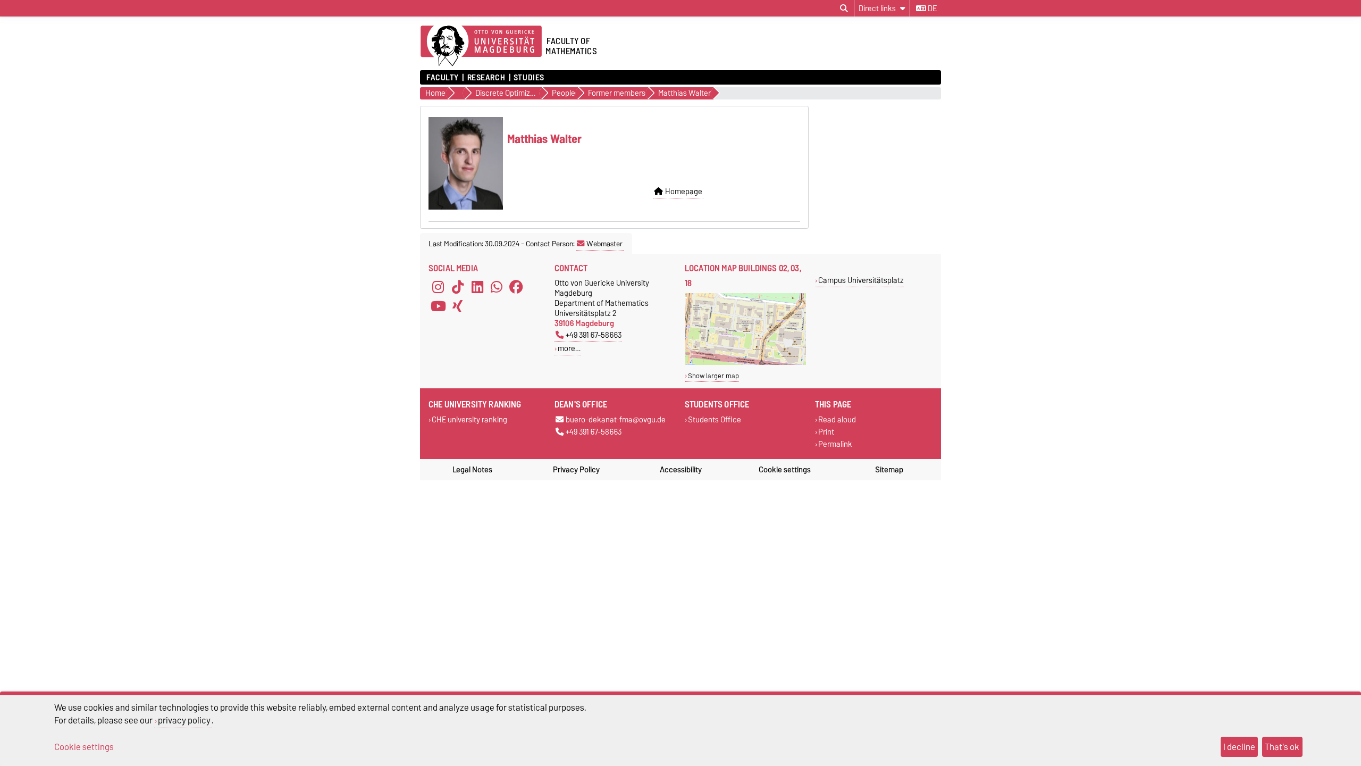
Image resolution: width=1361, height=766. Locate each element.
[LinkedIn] (477, 287)
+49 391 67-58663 (593, 335)
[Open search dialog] (844, 8)
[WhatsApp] (496, 287)
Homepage (683, 191)
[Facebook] (516, 287)
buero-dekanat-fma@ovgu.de (616, 420)
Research (486, 77)
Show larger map (713, 375)
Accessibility (681, 469)
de (931, 8)
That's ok (1282, 746)
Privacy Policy (576, 469)
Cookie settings (785, 469)
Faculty (442, 77)
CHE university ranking (469, 420)
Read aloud (837, 420)
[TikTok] (457, 287)
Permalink (835, 444)
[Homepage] (481, 46)
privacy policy (184, 720)
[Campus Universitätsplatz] (745, 362)
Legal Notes (472, 469)
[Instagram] (438, 287)
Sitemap (889, 469)
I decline (1239, 746)
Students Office (714, 420)
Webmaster (604, 243)
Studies (529, 77)
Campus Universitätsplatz (861, 280)
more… (569, 348)
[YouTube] (438, 306)
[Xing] (457, 306)
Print (826, 432)
